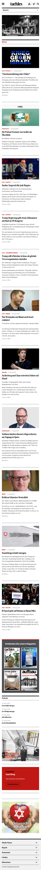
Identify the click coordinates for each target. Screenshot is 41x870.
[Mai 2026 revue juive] (12, 680)
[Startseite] (16, 3)
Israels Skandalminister (9, 723)
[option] (20, 25)
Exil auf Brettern (6, 717)
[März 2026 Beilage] (29, 658)
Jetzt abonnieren (13, 784)
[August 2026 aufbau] (29, 680)
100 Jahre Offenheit (12, 33)
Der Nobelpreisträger (8, 711)
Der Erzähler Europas (8, 705)
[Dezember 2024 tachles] (12, 658)
